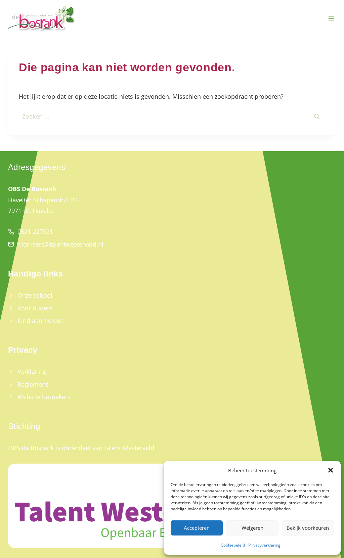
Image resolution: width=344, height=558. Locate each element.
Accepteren (197, 527)
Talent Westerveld (129, 448)
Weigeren (252, 527)
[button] (330, 470)
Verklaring (31, 372)
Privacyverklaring (264, 545)
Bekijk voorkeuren (308, 527)
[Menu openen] (331, 18)
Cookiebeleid (233, 545)
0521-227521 (35, 231)
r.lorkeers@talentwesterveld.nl (60, 244)
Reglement (32, 384)
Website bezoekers (44, 397)
